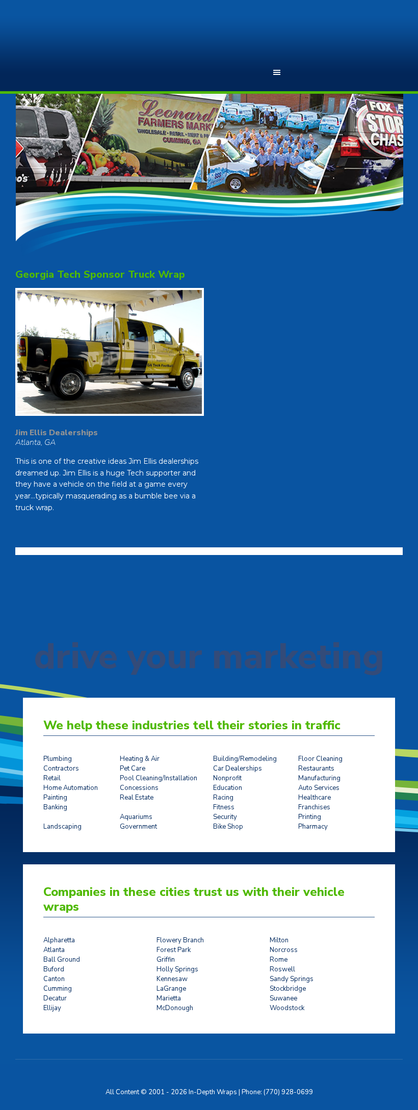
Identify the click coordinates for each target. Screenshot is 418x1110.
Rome (279, 959)
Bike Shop (228, 826)
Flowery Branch (180, 940)
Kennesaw (172, 979)
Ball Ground (61, 959)
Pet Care (132, 768)
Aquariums (136, 817)
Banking (55, 807)
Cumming (57, 988)
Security (225, 817)
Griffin (165, 959)
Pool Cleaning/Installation (158, 778)
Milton (279, 940)
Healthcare (314, 797)
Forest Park (173, 950)
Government (138, 826)
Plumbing (57, 758)
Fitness (223, 807)
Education (227, 787)
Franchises (314, 807)
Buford (53, 969)
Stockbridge (288, 988)
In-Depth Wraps (74, 41)
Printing (309, 817)
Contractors (61, 768)
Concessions (139, 787)
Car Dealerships (237, 768)
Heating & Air (140, 758)
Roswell (282, 969)
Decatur (55, 998)
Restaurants (316, 768)
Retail (52, 778)
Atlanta (54, 950)
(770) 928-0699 (288, 1092)
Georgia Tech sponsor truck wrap (100, 274)
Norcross (284, 950)
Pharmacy (313, 826)
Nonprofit (227, 778)
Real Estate (136, 797)
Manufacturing (319, 778)
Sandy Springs (292, 979)
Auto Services (318, 787)
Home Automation (70, 787)
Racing (223, 797)
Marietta (168, 998)
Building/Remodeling (245, 758)
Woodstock (287, 1008)
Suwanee (283, 998)
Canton (54, 979)
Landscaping (62, 826)
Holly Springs (177, 969)
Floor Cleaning (320, 758)
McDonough (174, 1008)
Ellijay (52, 1008)
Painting (55, 797)
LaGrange (171, 988)
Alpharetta (59, 940)
